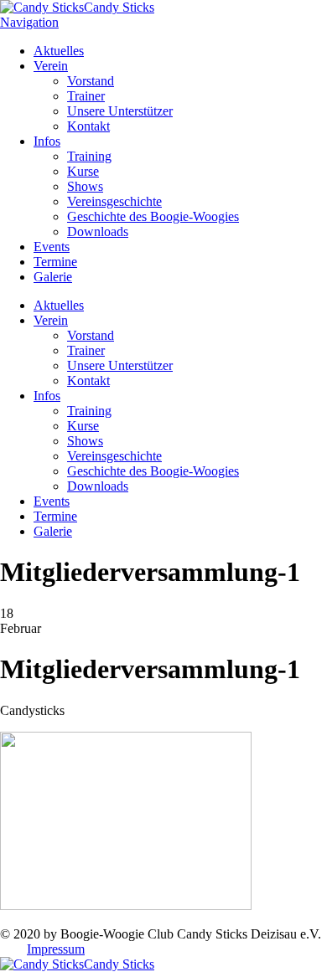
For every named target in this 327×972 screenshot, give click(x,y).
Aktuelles (59, 51)
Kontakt (88, 126)
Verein (51, 66)
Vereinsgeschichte (114, 201)
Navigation (29, 22)
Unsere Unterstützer (120, 111)
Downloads (97, 231)
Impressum (56, 949)
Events (52, 246)
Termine (55, 262)
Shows (85, 186)
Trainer (86, 96)
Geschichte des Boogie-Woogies (153, 216)
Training (89, 156)
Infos (47, 141)
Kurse (83, 171)
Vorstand (90, 81)
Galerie (53, 277)
